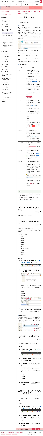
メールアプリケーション (6, 14)
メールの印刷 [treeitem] (5, 87)
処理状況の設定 (29, 96)
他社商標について (4, 432)
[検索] (41, 1)
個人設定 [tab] (21, 6)
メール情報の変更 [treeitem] (6, 33)
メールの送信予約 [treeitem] (6, 66)
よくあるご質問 (14, 434)
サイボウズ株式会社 (19, 432)
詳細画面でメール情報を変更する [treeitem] (8, 43)
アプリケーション (5, 11)
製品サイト (3, 434)
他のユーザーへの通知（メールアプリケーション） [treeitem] (6, 93)
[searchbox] (29, 1)
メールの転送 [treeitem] (5, 64)
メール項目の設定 (32, 146)
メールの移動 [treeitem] (5, 69)
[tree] (8, 223)
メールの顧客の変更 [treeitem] (6, 54)
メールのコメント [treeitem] (6, 48)
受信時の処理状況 (29, 97)
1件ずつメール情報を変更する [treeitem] (7, 36)
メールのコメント (32, 183)
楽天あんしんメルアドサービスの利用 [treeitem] (6, 79)
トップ (19, 11)
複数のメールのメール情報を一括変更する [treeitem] (7, 46)
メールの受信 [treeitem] (5, 24)
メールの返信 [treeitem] (5, 61)
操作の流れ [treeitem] (4, 17)
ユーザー (23, 11)
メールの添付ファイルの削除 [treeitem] (6, 75)
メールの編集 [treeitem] (5, 51)
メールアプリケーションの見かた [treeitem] (6, 21)
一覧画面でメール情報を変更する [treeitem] (8, 39)
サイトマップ (8, 434)
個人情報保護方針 (11, 432)
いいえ (38, 429)
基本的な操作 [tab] (7, 6)
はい (33, 429)
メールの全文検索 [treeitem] (6, 84)
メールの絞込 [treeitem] (5, 89)
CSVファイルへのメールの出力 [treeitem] (6, 100)
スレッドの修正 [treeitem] (5, 56)
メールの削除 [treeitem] (5, 71)
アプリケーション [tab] (35, 6)
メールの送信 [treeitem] (5, 59)
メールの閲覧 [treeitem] (5, 26)
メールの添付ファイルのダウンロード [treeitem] (6, 30)
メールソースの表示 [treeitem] (6, 97)
